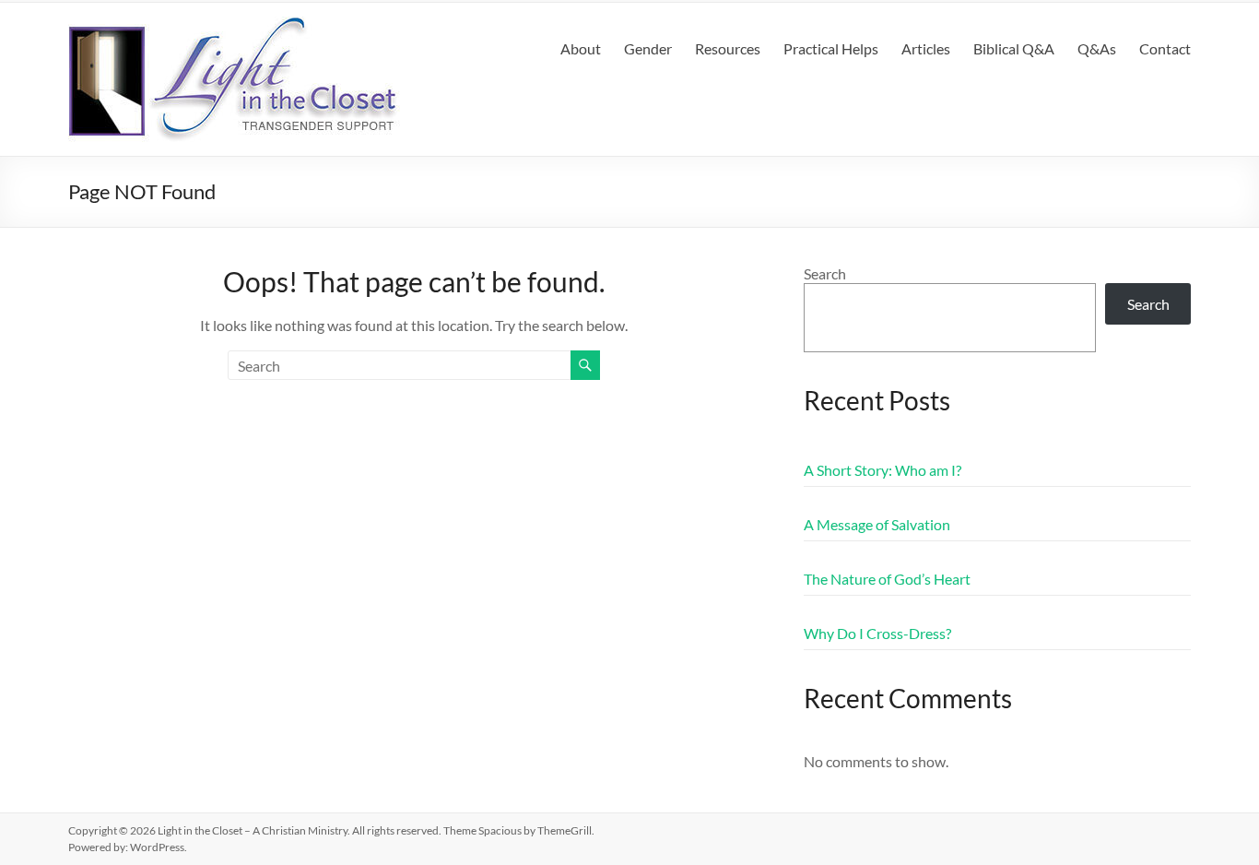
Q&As (1096, 48)
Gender (648, 48)
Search (825, 273)
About (580, 48)
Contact (1165, 48)
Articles (925, 48)
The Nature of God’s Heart (887, 578)
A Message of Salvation (877, 524)
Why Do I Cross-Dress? (877, 633)
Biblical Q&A (1013, 48)
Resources (727, 48)
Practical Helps (830, 48)
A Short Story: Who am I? (882, 470)
